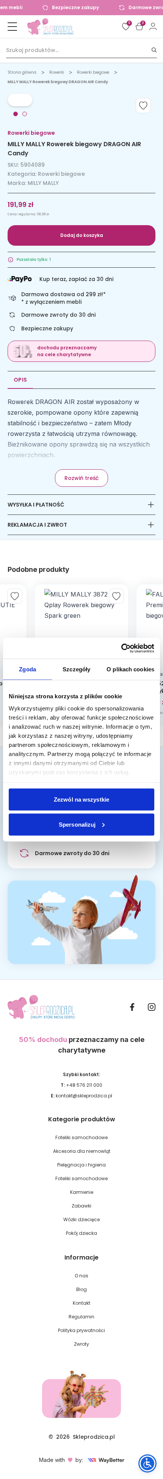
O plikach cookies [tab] (130, 669)
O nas (81, 1275)
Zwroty (81, 1344)
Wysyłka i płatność (36, 504)
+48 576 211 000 (84, 1085)
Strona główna (22, 72)
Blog (81, 1289)
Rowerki (56, 72)
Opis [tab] (20, 380)
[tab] (15, 114)
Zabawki (81, 1206)
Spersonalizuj (77, 824)
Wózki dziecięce (81, 1219)
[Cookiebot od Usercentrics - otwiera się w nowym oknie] (121, 648)
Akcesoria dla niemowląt (81, 1151)
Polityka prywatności (81, 1330)
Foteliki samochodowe (81, 1137)
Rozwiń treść (81, 478)
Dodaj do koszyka (81, 235)
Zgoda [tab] (27, 669)
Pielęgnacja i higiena (81, 1165)
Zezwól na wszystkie (81, 799)
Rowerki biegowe (93, 72)
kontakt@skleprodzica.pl (84, 1095)
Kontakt (81, 1303)
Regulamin (81, 1316)
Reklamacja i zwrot (37, 525)
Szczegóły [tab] (76, 669)
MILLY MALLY (43, 183)
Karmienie (81, 1192)
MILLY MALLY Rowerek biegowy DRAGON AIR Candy (58, 82)
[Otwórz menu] (12, 27)
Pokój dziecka (81, 1233)
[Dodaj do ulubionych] (143, 105)
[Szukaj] (154, 50)
